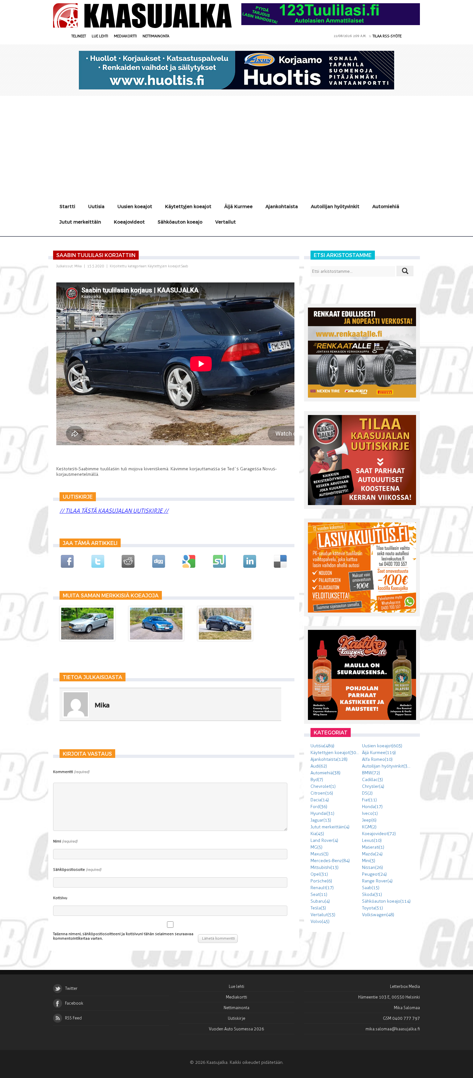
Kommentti (71, 771)
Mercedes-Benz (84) (330, 860)
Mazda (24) (372, 854)
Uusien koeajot (134, 206)
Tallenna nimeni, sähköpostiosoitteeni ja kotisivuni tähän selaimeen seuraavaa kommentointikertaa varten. (123, 936)
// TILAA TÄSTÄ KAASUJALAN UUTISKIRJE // (114, 510)
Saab (184, 266)
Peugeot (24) (374, 874)
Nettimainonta (156, 36)
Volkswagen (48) (378, 914)
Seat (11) (319, 894)
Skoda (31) (372, 894)
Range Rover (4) (377, 881)
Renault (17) (322, 887)
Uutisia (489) (322, 746)
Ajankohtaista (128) (329, 759)
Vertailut (225, 222)
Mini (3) (368, 860)
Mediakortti (125, 36)
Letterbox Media (405, 986)
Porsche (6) (321, 881)
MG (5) (316, 847)
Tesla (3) (318, 908)
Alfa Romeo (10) (377, 759)
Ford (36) (319, 806)
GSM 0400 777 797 (401, 1018)
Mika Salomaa (407, 1007)
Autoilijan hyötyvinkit (335, 206)
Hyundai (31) (322, 813)
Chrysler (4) (373, 786)
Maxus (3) (320, 854)
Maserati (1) (373, 847)
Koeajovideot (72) (379, 833)
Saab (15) (370, 887)
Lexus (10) (372, 840)
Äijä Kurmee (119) (379, 752)
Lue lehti (100, 36)
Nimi (65, 841)
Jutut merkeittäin (80, 222)
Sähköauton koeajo (180, 222)
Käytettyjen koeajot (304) (335, 752)
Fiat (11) (369, 800)
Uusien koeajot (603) (382, 746)
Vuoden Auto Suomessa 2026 (236, 1029)
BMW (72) (371, 773)
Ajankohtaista (281, 206)
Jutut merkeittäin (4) (330, 827)
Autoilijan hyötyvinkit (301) (387, 766)
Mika (78, 266)
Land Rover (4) (324, 840)
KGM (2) (369, 827)
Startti (67, 206)
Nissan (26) (372, 867)
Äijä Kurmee (238, 206)
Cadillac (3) (372, 779)
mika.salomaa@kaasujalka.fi (393, 1029)
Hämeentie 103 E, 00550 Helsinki (389, 997)
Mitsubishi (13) (325, 867)
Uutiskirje (236, 1018)
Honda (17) (372, 806)
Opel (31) (319, 874)
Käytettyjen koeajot (188, 206)
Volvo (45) (320, 921)
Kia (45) (317, 833)
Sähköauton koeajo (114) (386, 901)
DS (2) (367, 793)
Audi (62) (319, 766)
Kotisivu (60, 898)
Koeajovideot (129, 222)
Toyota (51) (372, 908)
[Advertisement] (236, 144)
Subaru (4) (320, 901)
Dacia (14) (320, 800)
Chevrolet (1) (323, 786)
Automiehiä (385, 206)
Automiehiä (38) (325, 773)
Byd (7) (317, 779)
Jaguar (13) (321, 820)
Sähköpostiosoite (77, 869)
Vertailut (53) (323, 914)
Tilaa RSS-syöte (387, 36)
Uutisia (96, 206)
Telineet (78, 36)
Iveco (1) (370, 813)
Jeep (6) (369, 820)
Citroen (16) (322, 793)
